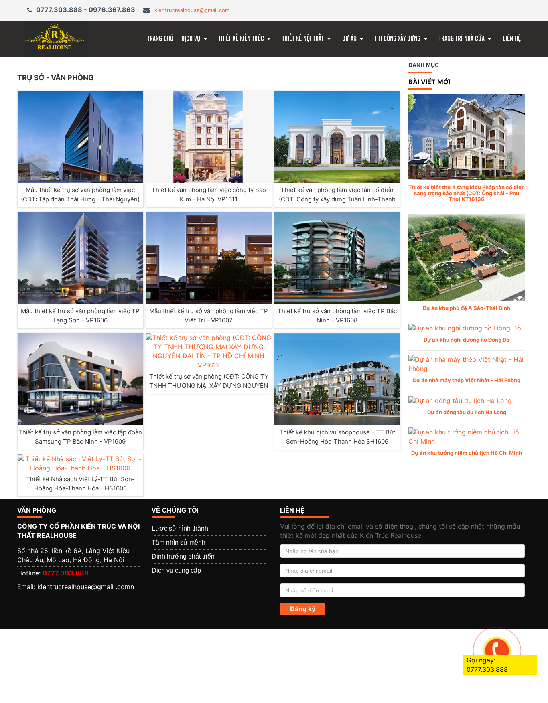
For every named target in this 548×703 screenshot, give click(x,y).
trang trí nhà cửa (462, 38)
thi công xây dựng (398, 38)
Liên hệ (512, 38)
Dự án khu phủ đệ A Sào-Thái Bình (466, 308)
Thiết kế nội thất (303, 38)
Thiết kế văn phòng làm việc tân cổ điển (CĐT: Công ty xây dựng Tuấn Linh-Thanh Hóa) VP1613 (337, 199)
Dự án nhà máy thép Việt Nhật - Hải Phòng (466, 380)
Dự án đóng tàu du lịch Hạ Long (466, 412)
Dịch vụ (191, 38)
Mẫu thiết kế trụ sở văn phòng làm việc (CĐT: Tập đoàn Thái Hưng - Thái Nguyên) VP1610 (80, 199)
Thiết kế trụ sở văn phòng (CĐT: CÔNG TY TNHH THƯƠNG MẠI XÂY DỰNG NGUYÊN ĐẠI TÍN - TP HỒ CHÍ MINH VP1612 (208, 386)
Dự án (350, 38)
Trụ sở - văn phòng (55, 77)
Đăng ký (302, 609)
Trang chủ (160, 38)
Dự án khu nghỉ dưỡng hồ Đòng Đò (466, 339)
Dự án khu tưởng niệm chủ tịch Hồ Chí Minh (466, 453)
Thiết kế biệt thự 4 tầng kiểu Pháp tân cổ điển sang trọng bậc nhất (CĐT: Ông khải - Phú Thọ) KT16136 (466, 193)
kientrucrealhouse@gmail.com (191, 10)
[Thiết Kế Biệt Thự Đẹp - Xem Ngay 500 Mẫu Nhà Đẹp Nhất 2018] (55, 38)
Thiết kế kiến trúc (242, 38)
